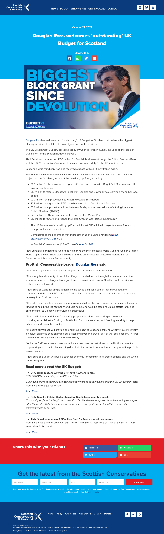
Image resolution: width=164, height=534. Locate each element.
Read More (32, 391)
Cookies (28, 531)
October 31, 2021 (84, 244)
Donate (107, 513)
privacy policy (94, 492)
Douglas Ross (33, 140)
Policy (64, 9)
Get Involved (97, 9)
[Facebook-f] (127, 514)
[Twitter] (146, 7)
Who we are (78, 9)
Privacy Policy (17, 531)
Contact (113, 9)
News (54, 9)
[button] (69, 58)
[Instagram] (153, 7)
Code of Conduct (40, 531)
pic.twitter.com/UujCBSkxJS (46, 239)
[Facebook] (140, 7)
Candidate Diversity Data (58, 531)
